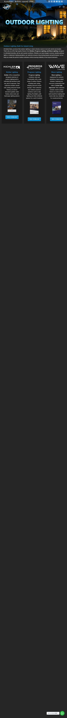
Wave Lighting (56, 72)
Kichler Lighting (12, 72)
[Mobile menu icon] (63, 6)
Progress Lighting (34, 72)
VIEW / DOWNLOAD (12, 117)
